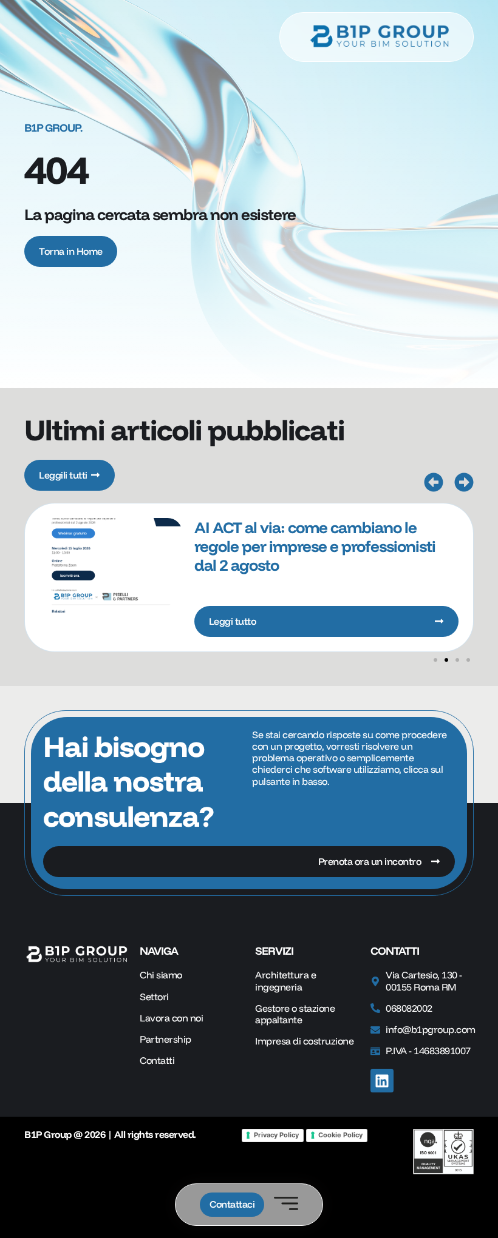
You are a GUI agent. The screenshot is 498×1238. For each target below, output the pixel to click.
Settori (154, 997)
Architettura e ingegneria (285, 980)
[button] (433, 482)
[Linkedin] (382, 1080)
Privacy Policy (276, 1135)
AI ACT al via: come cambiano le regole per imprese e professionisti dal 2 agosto (314, 546)
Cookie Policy (340, 1135)
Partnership (165, 1039)
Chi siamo (161, 975)
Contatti (157, 1060)
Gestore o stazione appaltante (295, 1014)
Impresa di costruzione (304, 1041)
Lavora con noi (171, 1018)
